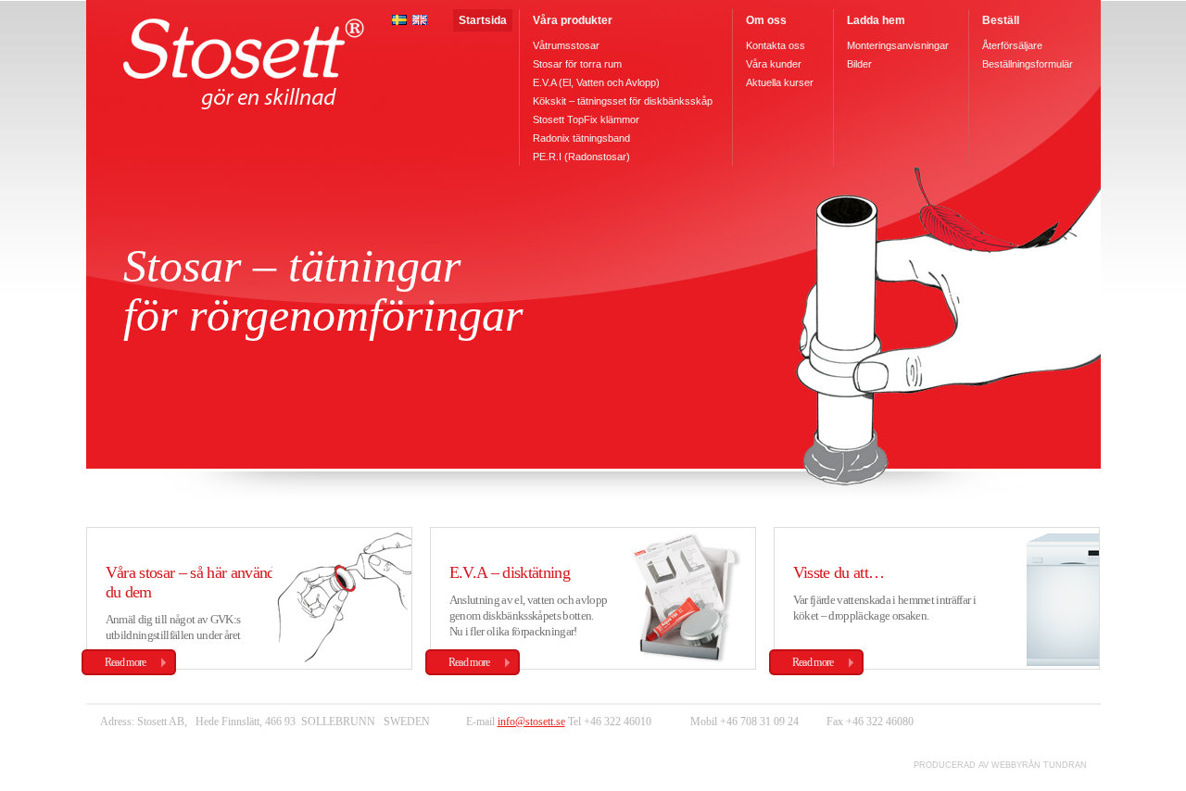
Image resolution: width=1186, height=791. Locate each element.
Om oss (766, 20)
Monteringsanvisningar (898, 45)
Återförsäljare (1012, 45)
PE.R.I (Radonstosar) (581, 156)
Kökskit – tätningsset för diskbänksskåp (623, 101)
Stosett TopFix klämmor (586, 119)
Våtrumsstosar (566, 45)
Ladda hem (876, 20)
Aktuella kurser (780, 82)
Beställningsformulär (1027, 63)
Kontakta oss (775, 45)
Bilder (859, 63)
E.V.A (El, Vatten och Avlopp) (596, 82)
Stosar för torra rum (577, 63)
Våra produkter (572, 20)
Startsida (483, 20)
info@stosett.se (531, 721)
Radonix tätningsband (581, 138)
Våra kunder (773, 63)
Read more (125, 662)
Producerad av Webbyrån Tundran (1000, 765)
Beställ (1000, 20)
